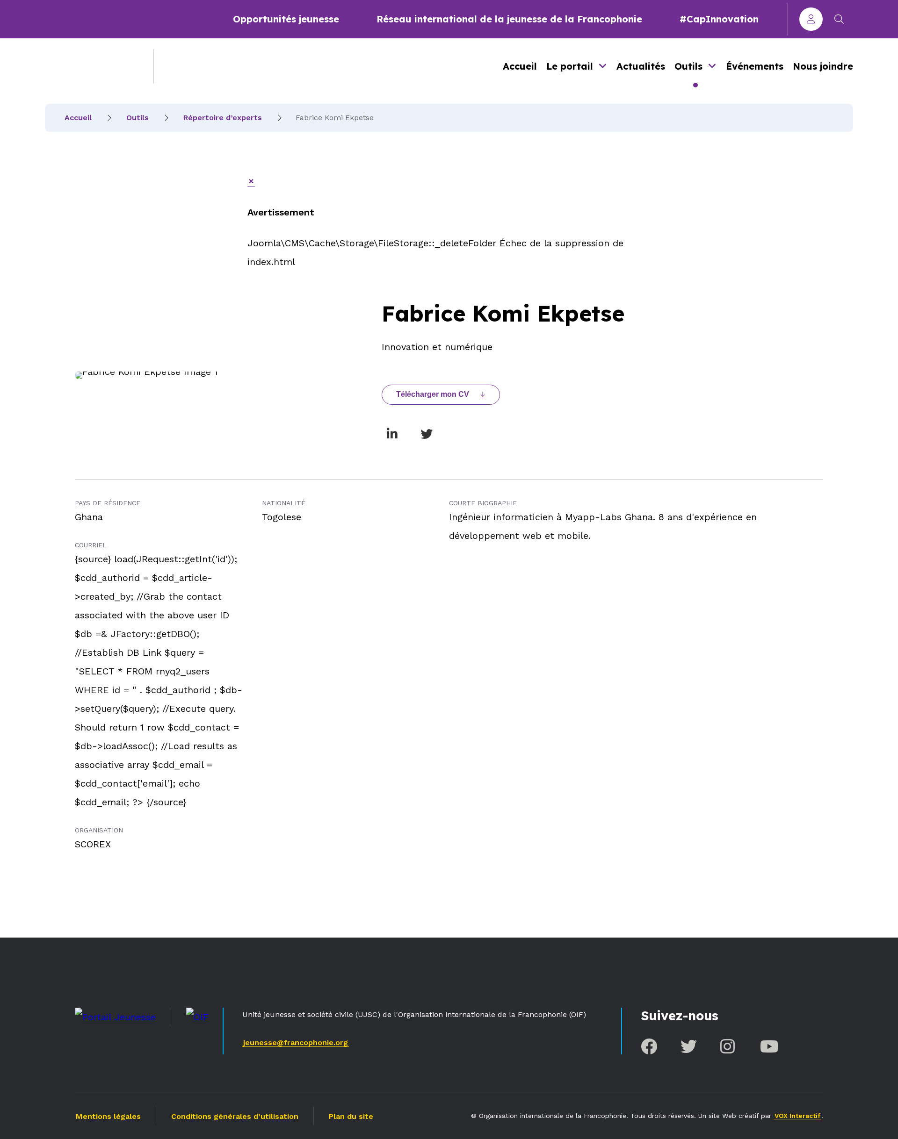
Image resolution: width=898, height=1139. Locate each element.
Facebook (649, 1046)
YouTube (768, 1046)
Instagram (728, 1046)
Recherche (839, 19)
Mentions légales (108, 1116)
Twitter (689, 1046)
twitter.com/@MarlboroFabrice (427, 434)
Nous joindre (823, 66)
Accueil (520, 66)
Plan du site (351, 1116)
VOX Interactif (797, 1115)
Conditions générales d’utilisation (234, 1116)
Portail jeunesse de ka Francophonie (92, 66)
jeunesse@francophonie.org (295, 1042)
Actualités (640, 66)
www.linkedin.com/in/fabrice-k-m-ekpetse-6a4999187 (392, 434)
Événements (754, 66)
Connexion (811, 19)
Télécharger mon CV (432, 394)
